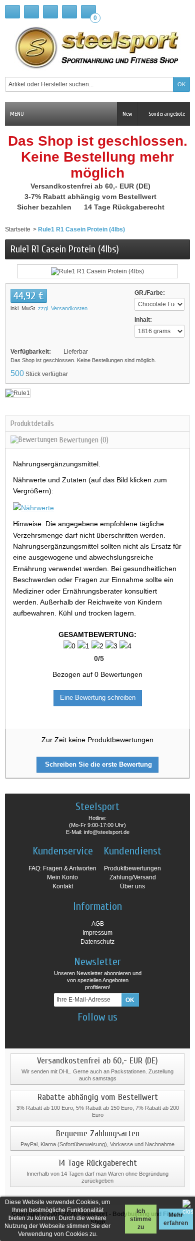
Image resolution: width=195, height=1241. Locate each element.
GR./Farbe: (149, 292)
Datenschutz (97, 941)
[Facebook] (71, 1032)
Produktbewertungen (132, 868)
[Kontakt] (31, 11)
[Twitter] (107, 1032)
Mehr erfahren (176, 1219)
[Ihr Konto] (69, 11)
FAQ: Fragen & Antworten (62, 868)
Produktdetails (32, 423)
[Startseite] (13, 11)
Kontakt (62, 886)
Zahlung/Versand (133, 877)
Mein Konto (62, 877)
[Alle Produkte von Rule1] (17, 392)
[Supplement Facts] (33, 507)
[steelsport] (97, 47)
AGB (98, 923)
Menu (17, 113)
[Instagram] (89, 1032)
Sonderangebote (166, 113)
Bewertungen (83, 439)
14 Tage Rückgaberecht (125, 207)
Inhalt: (143, 319)
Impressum (97, 932)
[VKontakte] (124, 1032)
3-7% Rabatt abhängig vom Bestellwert (91, 197)
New (127, 113)
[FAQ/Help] (51, 11)
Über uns (132, 886)
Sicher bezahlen (45, 207)
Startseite (17, 229)
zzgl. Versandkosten (63, 308)
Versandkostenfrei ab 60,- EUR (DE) (91, 186)
